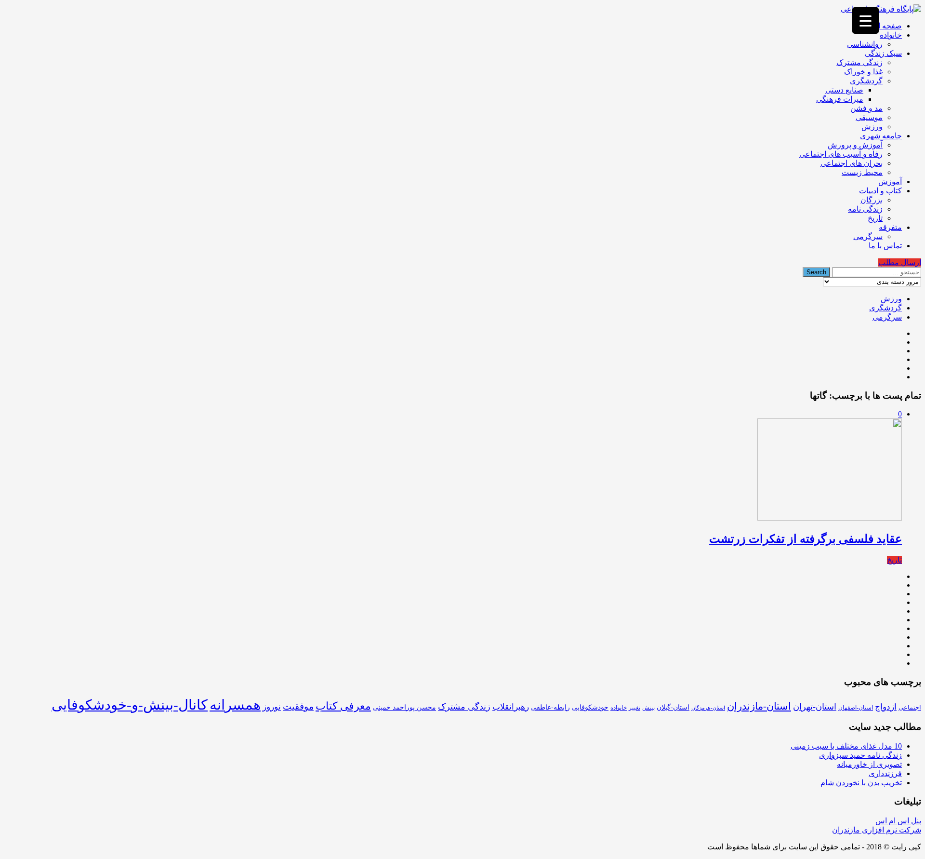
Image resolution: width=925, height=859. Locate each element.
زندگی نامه (865, 209)
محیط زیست (862, 172)
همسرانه (235, 704)
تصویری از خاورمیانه (869, 764)
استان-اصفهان (855, 707)
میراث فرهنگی (839, 99)
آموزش (890, 181)
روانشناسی (865, 44)
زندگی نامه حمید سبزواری (860, 755)
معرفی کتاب (343, 706)
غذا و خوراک (863, 71)
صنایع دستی (844, 90)
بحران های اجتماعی (851, 163)
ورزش (872, 126)
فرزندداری (885, 773)
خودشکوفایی (590, 707)
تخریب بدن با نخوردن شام (861, 782)
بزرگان (871, 200)
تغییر (634, 707)
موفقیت (298, 706)
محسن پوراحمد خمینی (404, 707)
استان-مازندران (759, 706)
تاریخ (875, 218)
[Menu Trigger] (865, 20)
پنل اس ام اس (898, 821)
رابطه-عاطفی (550, 707)
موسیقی (869, 117)
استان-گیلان (673, 707)
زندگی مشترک (859, 62)
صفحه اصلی (882, 26)
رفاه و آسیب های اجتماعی (841, 154)
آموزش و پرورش (855, 145)
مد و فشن (866, 108)
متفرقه (890, 227)
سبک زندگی (883, 53)
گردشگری (866, 81)
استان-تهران (814, 706)
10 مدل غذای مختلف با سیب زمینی (846, 746)
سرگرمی (868, 236)
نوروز (272, 706)
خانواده (891, 35)
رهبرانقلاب (510, 706)
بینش (648, 707)
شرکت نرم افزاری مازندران (876, 830)
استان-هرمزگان (708, 708)
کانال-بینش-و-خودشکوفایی (130, 704)
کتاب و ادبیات (880, 191)
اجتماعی (910, 707)
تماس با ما (885, 246)
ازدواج (886, 706)
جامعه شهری (881, 136)
